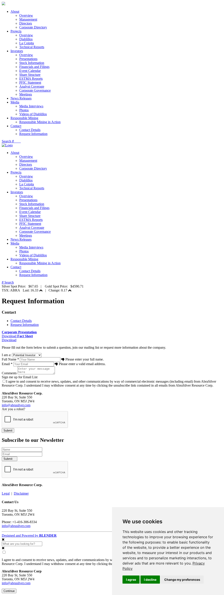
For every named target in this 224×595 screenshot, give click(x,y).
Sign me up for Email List (19, 377)
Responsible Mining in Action (40, 122)
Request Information (33, 134)
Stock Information (31, 63)
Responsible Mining (24, 118)
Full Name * (10, 359)
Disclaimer (21, 493)
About (14, 11)
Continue (9, 591)
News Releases (21, 98)
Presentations (28, 59)
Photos (24, 110)
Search (7, 141)
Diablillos (26, 39)
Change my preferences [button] (182, 579)
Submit (8, 458)
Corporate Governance (35, 90)
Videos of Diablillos (33, 114)
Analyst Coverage (31, 86)
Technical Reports (31, 47)
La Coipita (26, 43)
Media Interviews (31, 106)
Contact (15, 126)
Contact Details (29, 130)
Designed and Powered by (29, 535)
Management (28, 19)
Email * (7, 364)
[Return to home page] (3, 4)
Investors (16, 51)
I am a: (6, 355)
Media (14, 102)
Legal (6, 493)
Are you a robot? (13, 409)
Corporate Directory (33, 27)
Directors (25, 23)
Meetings (25, 94)
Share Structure (29, 74)
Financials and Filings (34, 67)
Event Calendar (30, 71)
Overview (26, 15)
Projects (15, 31)
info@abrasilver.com (16, 405)
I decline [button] (150, 579)
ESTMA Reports (31, 78)
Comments (9, 373)
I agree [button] (131, 579)
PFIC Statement (30, 82)
